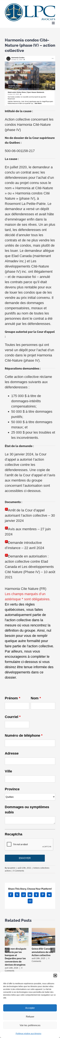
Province (12, 789)
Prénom (12, 698)
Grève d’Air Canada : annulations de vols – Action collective (43, 952)
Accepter (30, 1008)
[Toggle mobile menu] (53, 23)
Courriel (13, 717)
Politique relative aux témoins (28, 1033)
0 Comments (18, 871)
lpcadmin (12, 868)
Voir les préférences (30, 1025)
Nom (36, 698)
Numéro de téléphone (24, 735)
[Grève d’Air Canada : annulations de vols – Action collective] (43, 930)
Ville (8, 771)
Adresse (12, 753)
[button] (55, 975)
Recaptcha (13, 834)
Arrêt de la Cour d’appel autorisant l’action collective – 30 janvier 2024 (30, 515)
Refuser (30, 1016)
